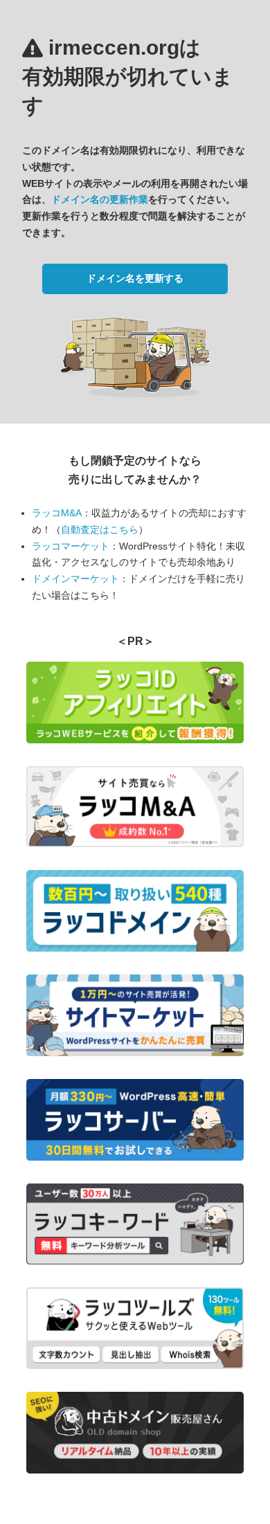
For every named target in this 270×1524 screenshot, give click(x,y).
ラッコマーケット (70, 546)
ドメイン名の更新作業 (99, 199)
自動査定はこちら (99, 529)
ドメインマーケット (75, 578)
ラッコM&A (57, 512)
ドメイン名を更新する (135, 278)
